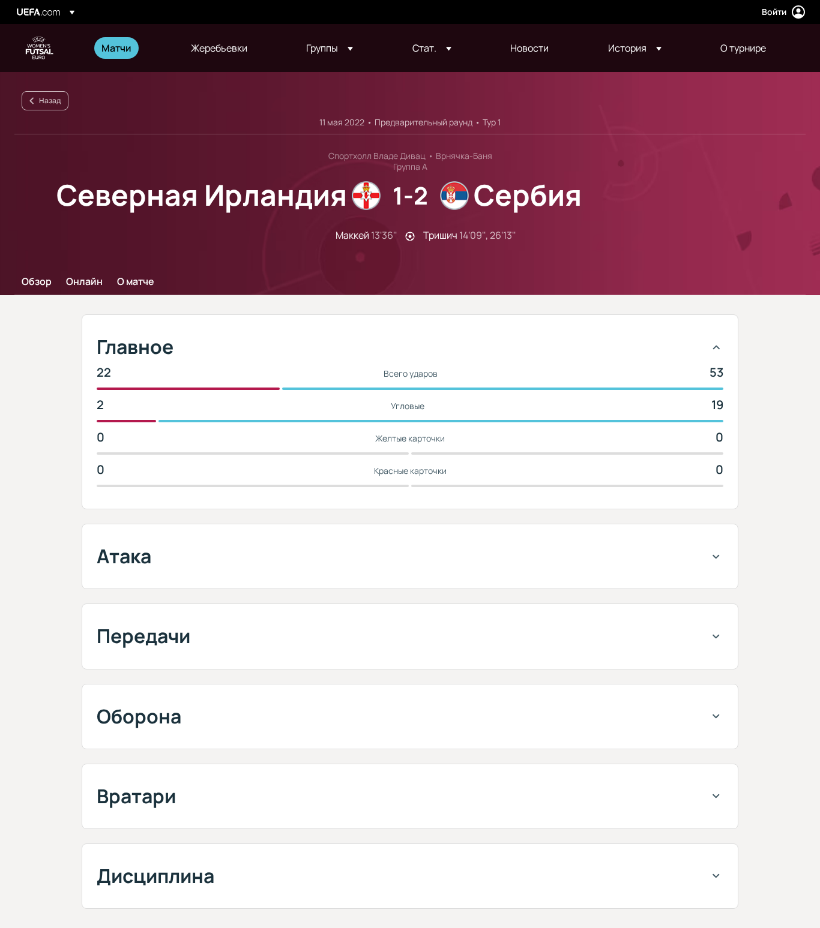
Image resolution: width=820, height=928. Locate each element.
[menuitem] (131, 48)
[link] (116, 48)
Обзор (37, 282)
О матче (135, 282)
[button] (329, 48)
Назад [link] (50, 100)
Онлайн (84, 282)
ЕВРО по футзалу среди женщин (39, 48)
